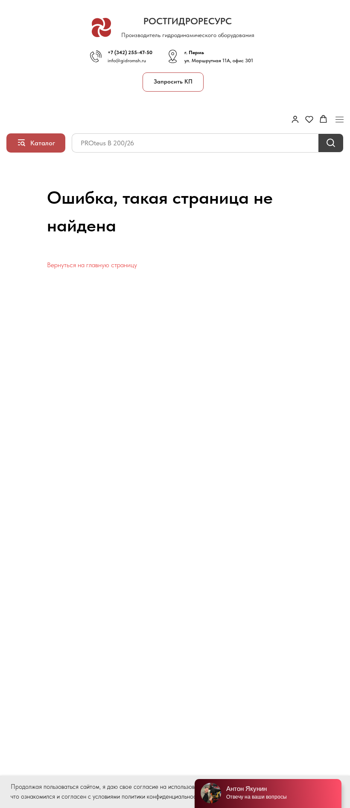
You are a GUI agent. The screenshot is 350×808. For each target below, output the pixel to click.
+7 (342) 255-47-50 (130, 52)
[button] (173, 82)
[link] (295, 119)
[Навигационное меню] (339, 119)
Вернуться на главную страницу (92, 265)
